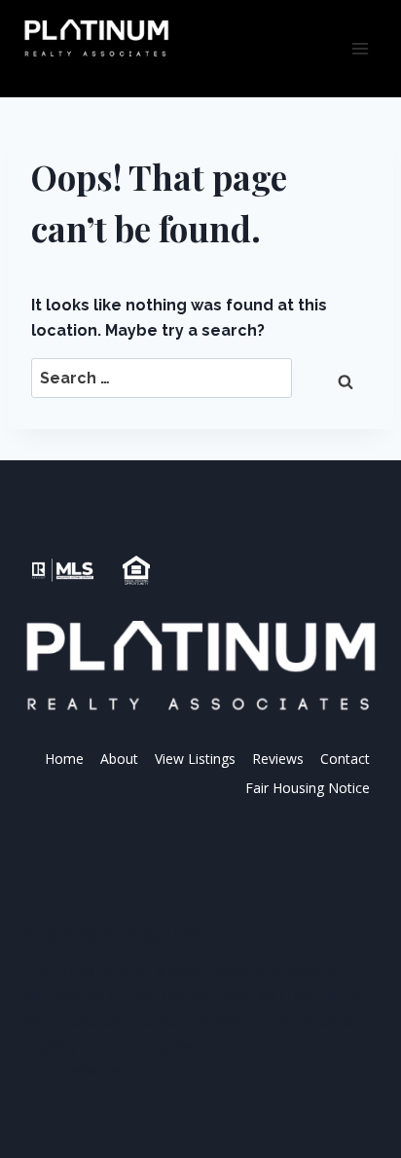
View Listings (195, 758)
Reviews (278, 758)
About (119, 758)
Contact (345, 758)
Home (64, 758)
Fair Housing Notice (307, 787)
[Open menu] (360, 48)
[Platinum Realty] (96, 38)
